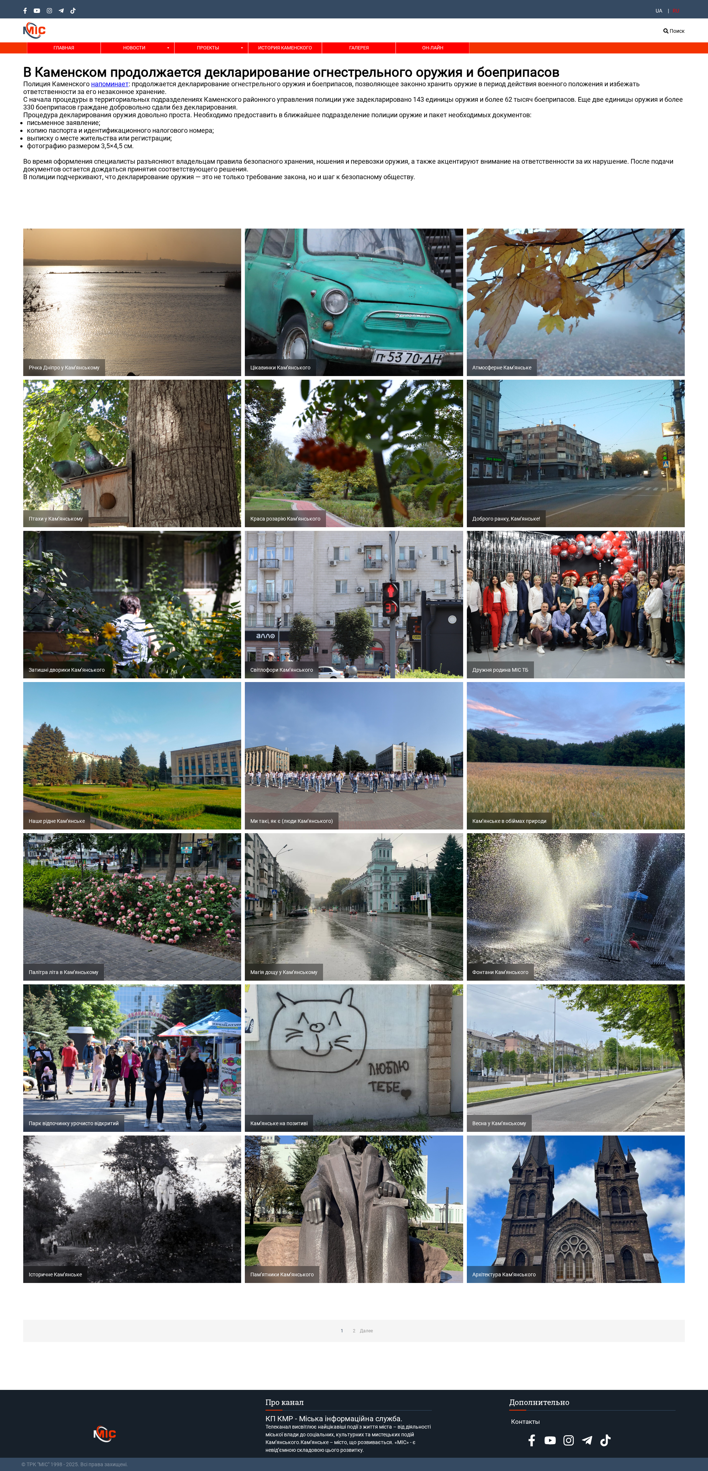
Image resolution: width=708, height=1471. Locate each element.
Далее (366, 1330)
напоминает (110, 84)
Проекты (208, 48)
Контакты (525, 1421)
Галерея (359, 48)
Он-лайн (432, 48)
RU (676, 11)
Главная (63, 48)
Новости (134, 48)
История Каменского (285, 48)
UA (659, 11)
